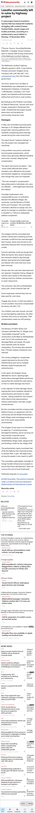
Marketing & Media (20, 6)
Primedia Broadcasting (7, 638)
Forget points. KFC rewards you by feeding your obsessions (9, 676)
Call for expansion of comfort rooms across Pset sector (16, 618)
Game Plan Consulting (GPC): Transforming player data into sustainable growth (9, 746)
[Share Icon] (31, 227)
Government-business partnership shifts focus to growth (13, 793)
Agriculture (30, 6)
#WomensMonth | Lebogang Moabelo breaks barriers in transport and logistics (11, 782)
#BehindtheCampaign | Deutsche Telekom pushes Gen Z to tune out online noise (16, 601)
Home (2, 6)
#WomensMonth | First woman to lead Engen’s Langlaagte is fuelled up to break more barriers (13, 734)
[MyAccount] (32, 2)
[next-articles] (33, 508)
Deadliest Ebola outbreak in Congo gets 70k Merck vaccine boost (12, 771)
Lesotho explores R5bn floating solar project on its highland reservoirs (8, 514)
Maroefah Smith (5, 738)
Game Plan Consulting (6, 751)
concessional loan (8, 76)
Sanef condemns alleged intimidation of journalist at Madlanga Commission (13, 665)
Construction (9, 6)
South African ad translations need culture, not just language (16, 551)
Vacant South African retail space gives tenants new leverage (15, 584)
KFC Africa (3, 680)
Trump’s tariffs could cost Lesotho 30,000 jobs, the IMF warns (20, 223)
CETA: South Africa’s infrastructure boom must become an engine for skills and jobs (10, 710)
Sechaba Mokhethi (7, 40)
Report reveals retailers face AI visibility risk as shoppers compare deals (12, 653)
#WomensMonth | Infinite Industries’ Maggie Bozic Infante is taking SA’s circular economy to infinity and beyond (17, 567)
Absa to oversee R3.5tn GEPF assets (11, 687)
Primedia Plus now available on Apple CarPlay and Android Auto (17, 634)
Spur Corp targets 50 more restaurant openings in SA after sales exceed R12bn (12, 697)
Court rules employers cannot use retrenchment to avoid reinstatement (13, 722)
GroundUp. (23, 474)
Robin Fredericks (5, 786)
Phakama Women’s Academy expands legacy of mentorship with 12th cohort (12, 759)
